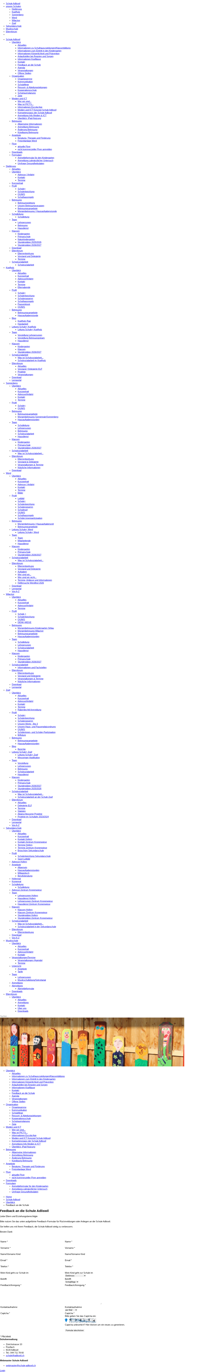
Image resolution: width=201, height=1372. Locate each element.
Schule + (22, 614)
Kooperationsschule (27, 90)
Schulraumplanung (27, 93)
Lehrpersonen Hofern (28, 895)
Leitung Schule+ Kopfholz (24, 327)
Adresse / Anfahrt (26, 174)
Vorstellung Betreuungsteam (31, 338)
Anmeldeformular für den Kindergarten (36, 158)
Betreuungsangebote (28, 208)
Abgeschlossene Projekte (30, 814)
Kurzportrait (17, 183)
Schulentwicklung (26, 191)
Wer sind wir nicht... (27, 577)
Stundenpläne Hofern (28, 915)
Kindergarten (24, 234)
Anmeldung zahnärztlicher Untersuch (35, 160)
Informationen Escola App (30, 107)
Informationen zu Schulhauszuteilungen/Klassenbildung (44, 48)
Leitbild (21, 498)
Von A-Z (15, 591)
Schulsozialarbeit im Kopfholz (32, 360)
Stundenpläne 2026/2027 (29, 245)
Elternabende (24, 287)
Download (16, 248)
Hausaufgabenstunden (28, 419)
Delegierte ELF (25, 805)
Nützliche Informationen (29, 467)
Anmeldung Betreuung (28, 127)
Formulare (17, 155)
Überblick (16, 42)
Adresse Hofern (19, 862)
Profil (14, 186)
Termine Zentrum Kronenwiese (32, 848)
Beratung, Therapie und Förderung (34, 138)
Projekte (22, 372)
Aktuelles (22, 45)
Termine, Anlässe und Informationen (35, 580)
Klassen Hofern (25, 910)
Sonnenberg (17, 15)
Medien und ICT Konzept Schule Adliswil (37, 110)
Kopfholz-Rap (24, 321)
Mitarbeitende (24, 541)
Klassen (16, 231)
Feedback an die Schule (29, 65)
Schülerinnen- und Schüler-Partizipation (36, 732)
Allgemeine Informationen (30, 124)
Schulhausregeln (26, 197)
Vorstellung (23, 763)
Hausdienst (23, 228)
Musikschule (12, 29)
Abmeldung (17, 986)
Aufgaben (22, 572)
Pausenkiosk (24, 304)
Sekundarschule (13, 26)
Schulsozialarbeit (20, 262)
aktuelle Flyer (24, 146)
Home (9, 1197)
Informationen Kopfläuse (29, 59)
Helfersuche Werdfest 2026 (31, 583)
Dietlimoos (17, 9)
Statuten (22, 811)
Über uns (22, 1008)
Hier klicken (91, 1325)
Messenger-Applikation (29, 757)
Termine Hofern (25, 845)
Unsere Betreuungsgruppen (31, 206)
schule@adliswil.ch (15, 1355)
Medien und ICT (19, 98)
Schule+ (22, 189)
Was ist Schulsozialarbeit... (30, 357)
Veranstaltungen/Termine (23, 957)
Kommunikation (25, 81)
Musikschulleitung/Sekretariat (32, 980)
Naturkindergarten (26, 239)
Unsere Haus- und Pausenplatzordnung (37, 727)
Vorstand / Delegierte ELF (30, 369)
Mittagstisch (23, 873)
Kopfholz (16, 12)
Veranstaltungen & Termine (30, 465)
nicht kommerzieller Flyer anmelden (35, 149)
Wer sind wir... (24, 574)
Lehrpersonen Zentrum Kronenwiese (35, 901)
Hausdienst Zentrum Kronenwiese (34, 904)
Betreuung (17, 121)
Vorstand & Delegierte (28, 462)
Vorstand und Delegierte (29, 256)
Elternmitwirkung (26, 253)
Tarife (20, 971)
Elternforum (11, 31)
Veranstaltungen (25, 70)
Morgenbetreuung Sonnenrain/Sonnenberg (38, 417)
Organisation (18, 76)
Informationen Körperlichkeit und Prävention (38, 53)
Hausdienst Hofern (27, 898)
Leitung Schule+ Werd (22, 529)
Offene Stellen (24, 73)
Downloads (17, 152)
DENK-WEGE (24, 622)
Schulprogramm (25, 298)
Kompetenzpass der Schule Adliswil (35, 113)
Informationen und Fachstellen (32, 667)
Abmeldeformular (26, 988)
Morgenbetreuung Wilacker (31, 631)
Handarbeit (23, 324)
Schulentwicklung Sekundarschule (34, 856)
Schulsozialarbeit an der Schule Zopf (35, 797)
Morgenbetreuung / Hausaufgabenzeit (36, 524)
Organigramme (25, 79)
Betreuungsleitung (26, 203)
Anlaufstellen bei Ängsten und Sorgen (35, 56)
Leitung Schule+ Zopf (22, 752)
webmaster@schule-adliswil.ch (21, 1365)
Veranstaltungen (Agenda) (30, 960)
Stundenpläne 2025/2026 (29, 242)
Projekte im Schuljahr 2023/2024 (33, 817)
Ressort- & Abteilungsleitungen (32, 87)
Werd (14, 17)
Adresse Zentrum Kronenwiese (27, 890)
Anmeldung (17, 983)
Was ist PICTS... (26, 104)
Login (2, 1370)
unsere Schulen (13, 6)
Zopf (14, 23)
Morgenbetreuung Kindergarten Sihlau (36, 628)
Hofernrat (16, 878)
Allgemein (22, 867)
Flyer (14, 144)
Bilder (20, 493)
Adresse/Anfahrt (25, 279)
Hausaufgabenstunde (28, 315)
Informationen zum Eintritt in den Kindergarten (39, 51)
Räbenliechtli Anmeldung (29, 710)
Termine (21, 180)
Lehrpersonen (24, 222)
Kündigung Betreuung (28, 132)
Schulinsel (23, 510)
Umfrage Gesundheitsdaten (31, 163)
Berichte (22, 749)
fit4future (22, 735)
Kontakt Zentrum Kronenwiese (32, 842)
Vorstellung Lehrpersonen (30, 335)
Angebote (16, 135)
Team (14, 219)
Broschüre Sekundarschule (31, 850)
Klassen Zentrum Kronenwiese (32, 912)
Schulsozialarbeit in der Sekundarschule (37, 926)
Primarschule (24, 236)
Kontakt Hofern (25, 839)
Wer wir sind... (24, 101)
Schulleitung (17, 214)
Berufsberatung (25, 876)
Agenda (21, 68)
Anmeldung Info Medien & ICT (32, 115)
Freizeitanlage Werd (27, 141)
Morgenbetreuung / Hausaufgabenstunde (37, 211)
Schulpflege (23, 84)
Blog (14, 318)
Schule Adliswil (13, 3)
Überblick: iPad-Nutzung (29, 118)
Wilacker (16, 20)
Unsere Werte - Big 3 (28, 724)
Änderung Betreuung (27, 129)
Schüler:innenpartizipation (30, 518)
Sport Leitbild (24, 859)
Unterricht (16, 966)
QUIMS (21, 194)
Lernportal (16, 380)
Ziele (20, 96)
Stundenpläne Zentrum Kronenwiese (35, 918)
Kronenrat (16, 881)
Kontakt (21, 62)
